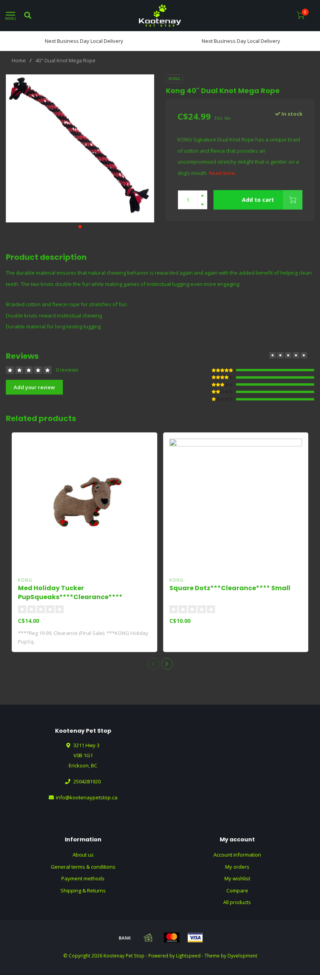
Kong (174, 78)
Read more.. (223, 172)
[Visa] (195, 937)
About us (83, 854)
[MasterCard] (171, 937)
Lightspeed (188, 955)
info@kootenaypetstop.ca (86, 797)
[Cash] (148, 937)
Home (19, 60)
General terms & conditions (83, 866)
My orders (237, 866)
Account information (237, 854)
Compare (237, 890)
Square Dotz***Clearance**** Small (229, 588)
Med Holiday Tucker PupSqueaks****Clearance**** (70, 592)
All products (237, 902)
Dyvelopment (242, 955)
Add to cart (258, 199)
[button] (80, 226)
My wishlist (237, 878)
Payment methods (83, 878)
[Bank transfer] (125, 937)
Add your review (34, 387)
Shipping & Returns (83, 890)
